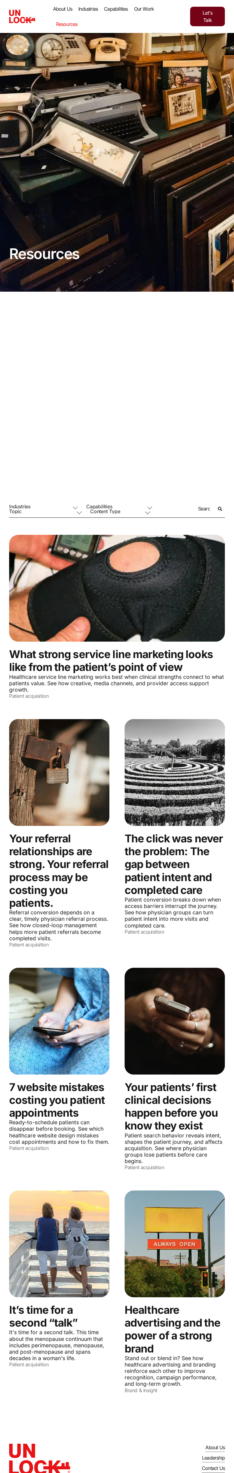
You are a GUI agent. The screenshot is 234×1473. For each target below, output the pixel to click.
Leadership (213, 1458)
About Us (63, 9)
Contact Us (213, 1468)
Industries (88, 9)
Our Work (144, 9)
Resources (67, 24)
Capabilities (116, 9)
